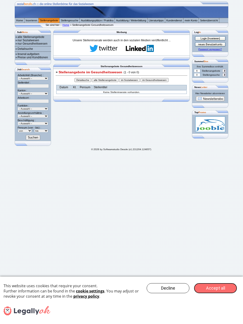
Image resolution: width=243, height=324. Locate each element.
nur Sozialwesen (28, 40)
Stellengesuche (69, 20)
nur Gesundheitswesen (32, 43)
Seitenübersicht (209, 20)
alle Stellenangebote (31, 37)
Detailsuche (25, 49)
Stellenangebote (49, 20)
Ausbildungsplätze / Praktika (97, 20)
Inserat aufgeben (28, 54)
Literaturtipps (156, 20)
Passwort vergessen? (210, 49)
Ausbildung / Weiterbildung (131, 20)
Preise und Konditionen (33, 57)
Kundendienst (174, 20)
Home (19, 20)
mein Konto (191, 20)
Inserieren (31, 20)
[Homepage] (121, 17)
